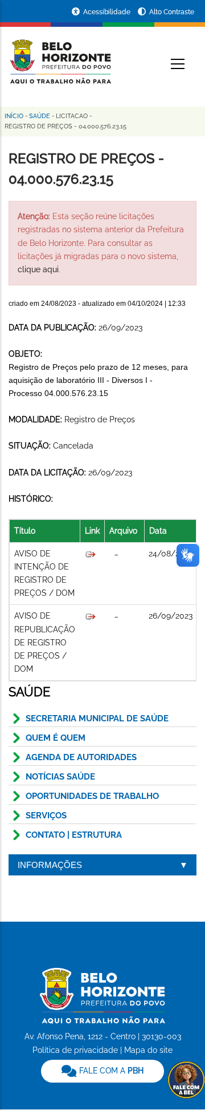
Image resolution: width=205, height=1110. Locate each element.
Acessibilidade (107, 12)
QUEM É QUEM (55, 738)
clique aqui (38, 269)
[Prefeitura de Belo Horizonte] (60, 55)
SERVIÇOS (46, 815)
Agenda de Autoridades (81, 757)
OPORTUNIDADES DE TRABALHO (92, 796)
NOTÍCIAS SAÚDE (60, 777)
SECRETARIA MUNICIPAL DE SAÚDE (97, 718)
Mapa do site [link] (148, 1050)
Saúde (39, 116)
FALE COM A (110, 1070)
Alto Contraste (171, 12)
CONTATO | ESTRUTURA (74, 835)
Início (14, 116)
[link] (102, 1071)
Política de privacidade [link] (75, 1050)
